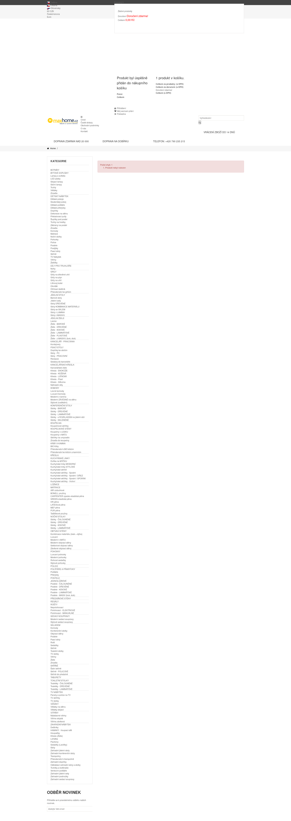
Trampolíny (56, 756)
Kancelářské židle (59, 367)
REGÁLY (55, 601)
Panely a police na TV (61, 694)
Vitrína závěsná (58, 721)
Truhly (53, 187)
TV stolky (55, 653)
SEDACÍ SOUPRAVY (60, 616)
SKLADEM (55, 625)
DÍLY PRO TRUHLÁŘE (61, 265)
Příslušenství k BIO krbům (62, 449)
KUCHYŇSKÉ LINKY (60, 458)
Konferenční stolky (59, 630)
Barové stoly (56, 297)
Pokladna (121, 113)
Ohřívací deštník (58, 288)
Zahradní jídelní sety (60, 773)
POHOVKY (55, 551)
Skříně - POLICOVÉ (59, 671)
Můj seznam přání (125, 111)
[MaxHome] (62, 121)
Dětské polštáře (58, 204)
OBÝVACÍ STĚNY (59, 530)
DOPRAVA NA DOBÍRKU (116, 141)
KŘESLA (55, 455)
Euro (49, 16)
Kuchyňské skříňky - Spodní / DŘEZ (67, 475)
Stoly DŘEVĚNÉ (58, 303)
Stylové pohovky (58, 562)
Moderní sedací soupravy (62, 619)
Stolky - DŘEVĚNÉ (59, 411)
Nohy (53, 268)
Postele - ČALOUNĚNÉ (61, 583)
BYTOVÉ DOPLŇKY (60, 172)
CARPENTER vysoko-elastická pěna (67, 496)
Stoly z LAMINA (58, 312)
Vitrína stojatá (57, 718)
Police (53, 242)
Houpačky (55, 733)
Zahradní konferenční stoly (63, 753)
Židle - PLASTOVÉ (59, 335)
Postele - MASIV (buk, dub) (63, 595)
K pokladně (141, 25)
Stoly (53, 747)
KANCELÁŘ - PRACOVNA (63, 341)
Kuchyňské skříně (59, 469)
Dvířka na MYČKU (59, 461)
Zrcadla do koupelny (60, 440)
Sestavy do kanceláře (60, 361)
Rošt (53, 642)
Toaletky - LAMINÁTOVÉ (61, 689)
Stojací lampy (57, 181)
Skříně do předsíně (59, 674)
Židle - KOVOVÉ (58, 329)
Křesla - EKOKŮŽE (59, 370)
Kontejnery (55, 344)
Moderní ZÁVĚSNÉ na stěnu (63, 399)
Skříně (53, 253)
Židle (53, 659)
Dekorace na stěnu (59, 213)
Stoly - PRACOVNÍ (59, 355)
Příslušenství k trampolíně (62, 758)
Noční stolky (56, 236)
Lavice (54, 321)
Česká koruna (53, 13)
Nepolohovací (57, 607)
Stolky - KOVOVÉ (58, 525)
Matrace (54, 233)
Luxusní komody (58, 393)
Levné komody (57, 390)
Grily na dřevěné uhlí (60, 274)
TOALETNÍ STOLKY (60, 680)
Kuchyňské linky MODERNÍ (63, 463)
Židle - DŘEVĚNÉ (59, 326)
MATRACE (55, 487)
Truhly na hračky (58, 222)
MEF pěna (55, 507)
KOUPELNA (56, 422)
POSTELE (55, 577)
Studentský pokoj (58, 201)
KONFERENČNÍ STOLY (61, 405)
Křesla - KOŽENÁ (58, 373)
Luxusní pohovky (58, 554)
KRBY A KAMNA (58, 443)
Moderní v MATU (58, 539)
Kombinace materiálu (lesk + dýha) (66, 534)
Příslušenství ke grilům (61, 291)
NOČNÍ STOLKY (58, 516)
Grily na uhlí (56, 280)
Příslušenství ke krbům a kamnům (66, 452)
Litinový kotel (56, 283)
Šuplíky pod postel (59, 219)
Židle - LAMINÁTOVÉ (60, 332)
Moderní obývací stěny (61, 542)
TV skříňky (55, 697)
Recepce (55, 358)
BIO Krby (55, 446)
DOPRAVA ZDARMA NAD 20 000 (71, 141)
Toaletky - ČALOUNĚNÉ (62, 683)
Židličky (54, 262)
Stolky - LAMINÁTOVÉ (60, 414)
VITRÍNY (54, 712)
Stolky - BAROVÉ (58, 408)
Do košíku (125, 25)
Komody (54, 230)
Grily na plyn (56, 277)
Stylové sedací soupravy (62, 621)
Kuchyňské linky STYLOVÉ (63, 466)
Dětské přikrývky (58, 207)
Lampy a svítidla (58, 175)
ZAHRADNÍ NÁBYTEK (61, 724)
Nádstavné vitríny (58, 715)
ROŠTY (54, 604)
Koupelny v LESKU (59, 431)
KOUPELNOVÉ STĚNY (61, 428)
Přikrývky (55, 574)
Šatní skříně (56, 668)
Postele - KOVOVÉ (59, 589)
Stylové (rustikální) (59, 402)
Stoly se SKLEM (58, 309)
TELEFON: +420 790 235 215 (169, 141)
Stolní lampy (56, 184)
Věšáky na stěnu (58, 706)
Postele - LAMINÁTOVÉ (61, 592)
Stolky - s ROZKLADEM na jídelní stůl (68, 417)
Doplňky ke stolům (59, 350)
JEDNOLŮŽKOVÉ (59, 580)
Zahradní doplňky (59, 761)
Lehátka (54, 738)
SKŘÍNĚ (54, 665)
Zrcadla (54, 193)
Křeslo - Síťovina (58, 382)
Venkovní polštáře (59, 770)
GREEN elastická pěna (61, 498)
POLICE (54, 566)
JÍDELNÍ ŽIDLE (57, 318)
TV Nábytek (56, 256)
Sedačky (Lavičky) (59, 744)
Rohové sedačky (58, 560)
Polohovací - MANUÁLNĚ (62, 613)
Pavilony (54, 741)
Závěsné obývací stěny (61, 548)
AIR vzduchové (57, 490)
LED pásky (55, 178)
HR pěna (55, 501)
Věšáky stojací (57, 709)
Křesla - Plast (57, 379)
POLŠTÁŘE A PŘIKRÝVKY (63, 569)
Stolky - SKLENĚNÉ (60, 419)
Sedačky (54, 645)
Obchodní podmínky (90, 125)
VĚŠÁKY (55, 703)
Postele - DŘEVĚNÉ (60, 586)
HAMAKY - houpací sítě (61, 730)
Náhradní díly (57, 384)
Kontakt (84, 131)
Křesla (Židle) (57, 735)
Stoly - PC (55, 353)
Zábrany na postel (59, 225)
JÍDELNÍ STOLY (58, 294)
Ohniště (54, 286)
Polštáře (54, 571)
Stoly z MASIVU (58, 315)
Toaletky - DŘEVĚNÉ (60, 686)
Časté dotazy (87, 122)
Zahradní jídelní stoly (60, 750)
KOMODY (55, 387)
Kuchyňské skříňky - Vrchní (63, 481)
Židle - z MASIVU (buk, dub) (63, 338)
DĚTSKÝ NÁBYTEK (59, 196)
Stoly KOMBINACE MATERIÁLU (65, 306)
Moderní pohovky (58, 557)
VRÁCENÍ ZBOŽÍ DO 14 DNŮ (219, 132)
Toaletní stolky (57, 650)
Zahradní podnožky (59, 776)
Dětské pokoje (57, 198)
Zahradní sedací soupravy (62, 779)
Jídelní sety (56, 300)
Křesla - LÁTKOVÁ (59, 376)
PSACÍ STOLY (57, 347)
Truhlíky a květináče (60, 767)
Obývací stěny (57, 633)
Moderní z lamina (58, 396)
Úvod (83, 119)
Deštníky (54, 727)
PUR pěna (55, 510)
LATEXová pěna (58, 504)
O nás (83, 128)
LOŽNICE (55, 484)
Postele (54, 245)
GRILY (53, 271)
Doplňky (54, 210)
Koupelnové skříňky (60, 425)
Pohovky (54, 239)
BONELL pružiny (58, 493)
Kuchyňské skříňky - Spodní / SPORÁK (68, 478)
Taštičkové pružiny (59, 513)
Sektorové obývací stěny (62, 545)
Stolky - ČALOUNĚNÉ (61, 519)
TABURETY (56, 677)
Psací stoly (55, 251)
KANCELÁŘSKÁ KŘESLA (62, 364)
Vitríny (53, 259)
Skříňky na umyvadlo (60, 437)
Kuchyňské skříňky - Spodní (63, 472)
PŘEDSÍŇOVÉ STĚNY (61, 598)
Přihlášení (121, 108)
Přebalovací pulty (58, 216)
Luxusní (54, 536)
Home (53, 148)
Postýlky (54, 248)
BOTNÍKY (55, 169)
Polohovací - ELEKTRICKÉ (63, 610)
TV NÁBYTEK (57, 692)
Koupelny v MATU (59, 434)
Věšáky (54, 190)
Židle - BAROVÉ (58, 323)
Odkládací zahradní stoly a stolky (65, 764)
